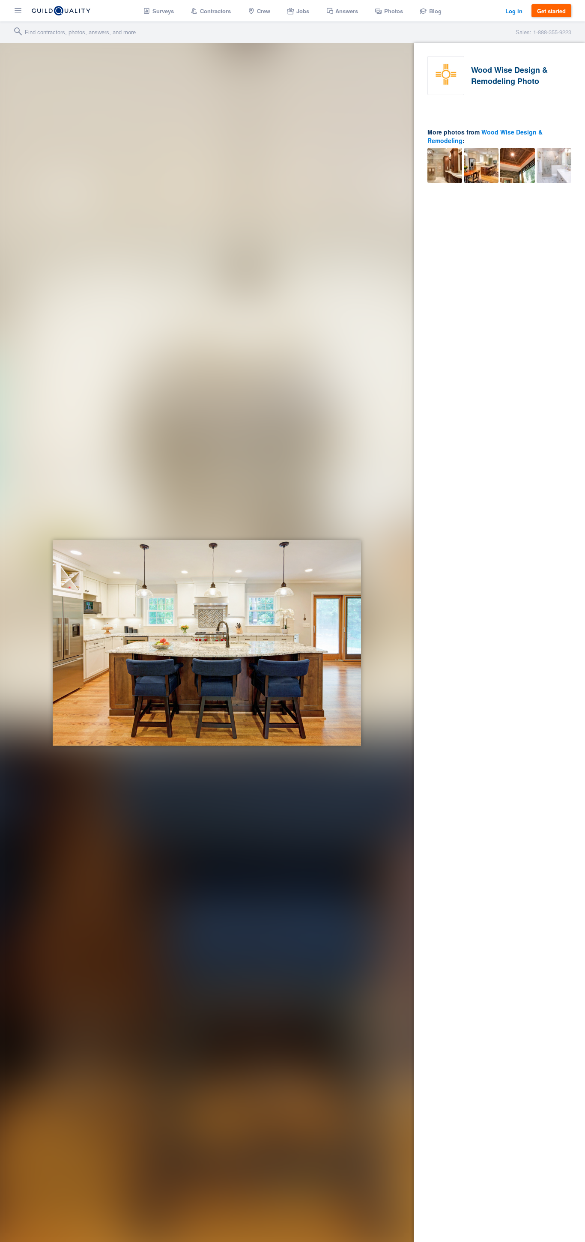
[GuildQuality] (61, 10)
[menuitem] (158, 10)
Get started (551, 11)
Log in (513, 11)
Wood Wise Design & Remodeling (485, 136)
